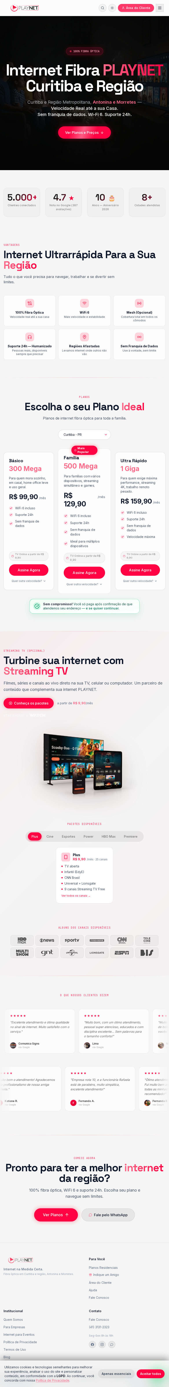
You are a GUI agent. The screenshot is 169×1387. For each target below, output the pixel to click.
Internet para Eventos (19, 1334)
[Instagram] (102, 1344)
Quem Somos (13, 1319)
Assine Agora (29, 570)
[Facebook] (92, 1344)
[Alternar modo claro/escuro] (112, 8)
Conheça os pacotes (31, 703)
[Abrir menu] (160, 8)
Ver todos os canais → (76, 895)
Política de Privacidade (20, 1342)
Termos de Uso (15, 1349)
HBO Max (109, 836)
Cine (49, 836)
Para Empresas (14, 1327)
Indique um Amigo (106, 1275)
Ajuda (93, 1290)
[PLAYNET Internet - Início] (24, 7)
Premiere (131, 836)
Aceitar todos (150, 1374)
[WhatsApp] (111, 1344)
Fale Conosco (99, 1297)
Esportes (68, 836)
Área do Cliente (100, 1282)
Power (88, 836)
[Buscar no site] (103, 8)
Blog (7, 1357)
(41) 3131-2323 (99, 1327)
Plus (34, 836)
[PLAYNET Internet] (20, 1261)
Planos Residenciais (103, 1267)
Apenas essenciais (116, 1374)
